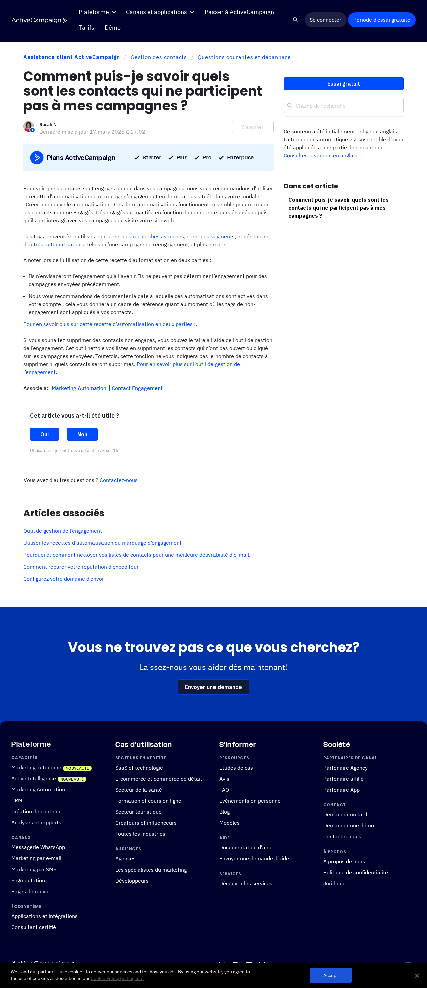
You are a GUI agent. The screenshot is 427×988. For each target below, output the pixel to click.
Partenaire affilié (343, 778)
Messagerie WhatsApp (38, 847)
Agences (125, 858)
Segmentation (28, 880)
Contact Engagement (137, 388)
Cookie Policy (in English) (117, 978)
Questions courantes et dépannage (244, 57)
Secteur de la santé (138, 789)
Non (82, 434)
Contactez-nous (119, 480)
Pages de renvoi (30, 891)
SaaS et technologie (139, 767)
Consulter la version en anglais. (321, 155)
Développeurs (132, 880)
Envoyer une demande (213, 687)
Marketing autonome (36, 767)
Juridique (334, 883)
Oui (44, 434)
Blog (224, 811)
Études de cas (236, 767)
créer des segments (211, 236)
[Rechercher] (295, 20)
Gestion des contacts (159, 57)
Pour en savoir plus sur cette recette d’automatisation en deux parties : (109, 324)
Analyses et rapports (36, 822)
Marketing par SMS (33, 869)
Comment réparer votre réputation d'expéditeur (81, 566)
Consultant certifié (33, 927)
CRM (16, 800)
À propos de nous (344, 861)
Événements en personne (250, 800)
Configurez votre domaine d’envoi (63, 578)
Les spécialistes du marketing (151, 869)
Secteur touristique (138, 811)
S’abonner (252, 127)
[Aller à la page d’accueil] (39, 20)
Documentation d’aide (246, 847)
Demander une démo (348, 825)
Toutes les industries (140, 833)
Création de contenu (35, 811)
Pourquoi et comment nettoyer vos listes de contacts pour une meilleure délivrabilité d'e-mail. (136, 554)
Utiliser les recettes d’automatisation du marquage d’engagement (102, 542)
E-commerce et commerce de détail (158, 778)
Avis (224, 778)
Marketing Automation (80, 388)
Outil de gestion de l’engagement (62, 530)
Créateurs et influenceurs (146, 822)
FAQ (224, 789)
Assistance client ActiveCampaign (71, 57)
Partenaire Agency (345, 767)
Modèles (229, 822)
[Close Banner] (417, 976)
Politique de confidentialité (355, 872)
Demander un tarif (345, 814)
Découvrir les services (245, 883)
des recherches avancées (153, 236)
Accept (330, 975)
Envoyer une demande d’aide (254, 858)
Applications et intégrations (44, 916)
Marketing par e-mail (36, 858)
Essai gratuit (343, 83)
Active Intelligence (33, 778)
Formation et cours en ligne (148, 800)
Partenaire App (341, 789)
